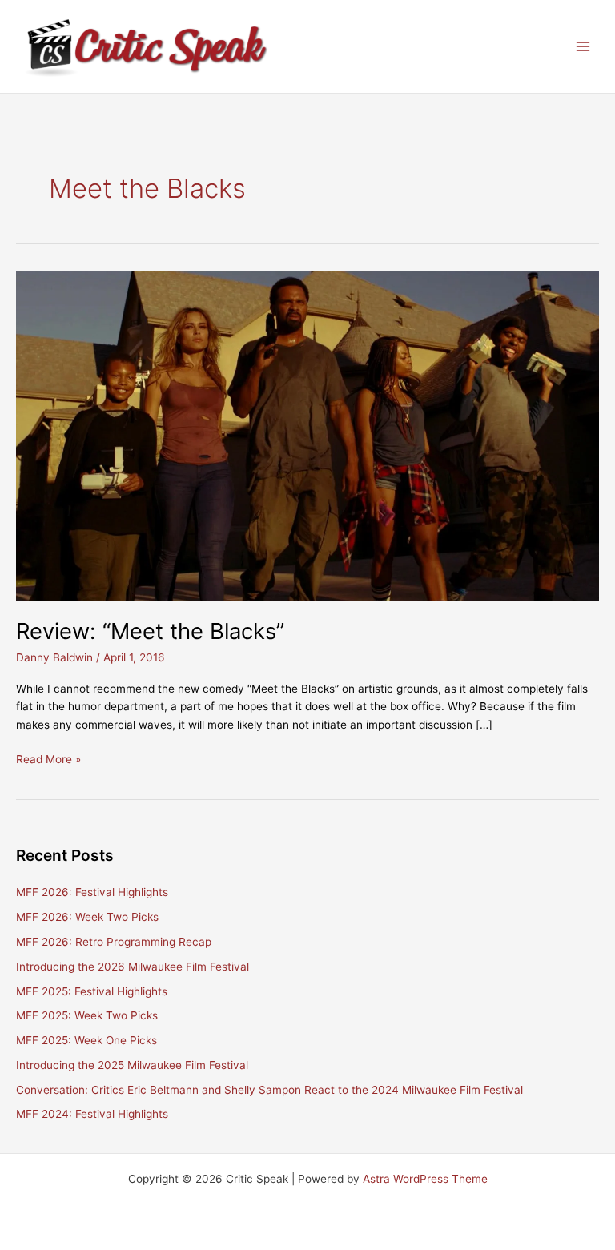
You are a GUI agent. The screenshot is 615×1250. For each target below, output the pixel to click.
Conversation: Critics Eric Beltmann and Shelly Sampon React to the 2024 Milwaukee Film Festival (269, 1089)
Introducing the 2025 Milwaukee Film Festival (132, 1065)
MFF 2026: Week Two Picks (87, 916)
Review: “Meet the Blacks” (150, 631)
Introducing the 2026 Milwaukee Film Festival (132, 966)
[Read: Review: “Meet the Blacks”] (307, 435)
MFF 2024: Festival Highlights (92, 1113)
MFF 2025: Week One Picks (86, 1040)
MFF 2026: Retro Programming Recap (113, 941)
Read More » (48, 760)
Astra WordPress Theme (425, 1178)
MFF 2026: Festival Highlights (92, 892)
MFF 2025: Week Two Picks (87, 1015)
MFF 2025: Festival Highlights (91, 991)
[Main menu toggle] (583, 46)
